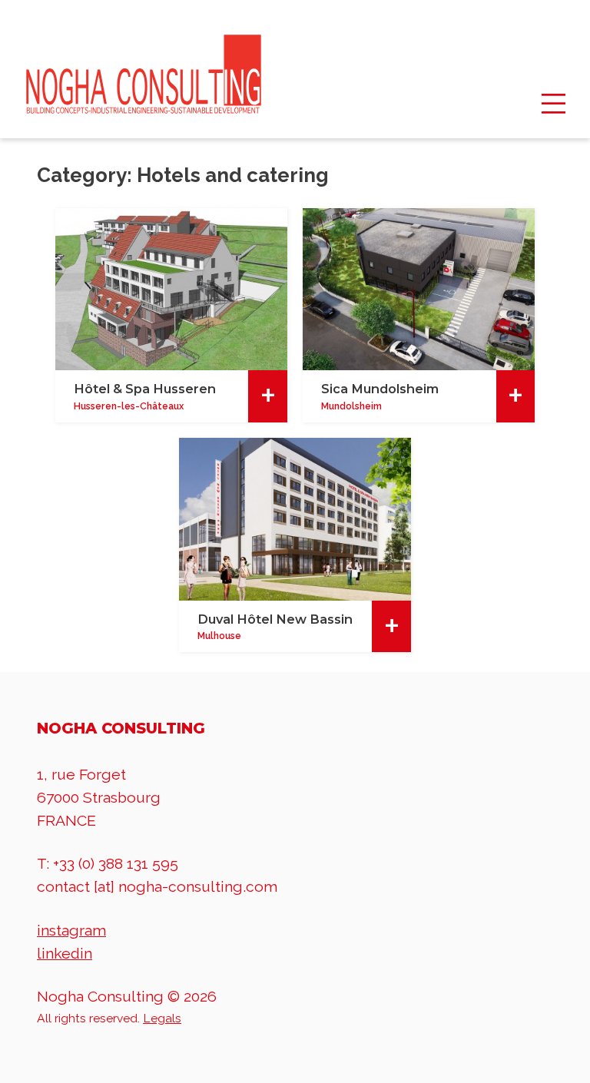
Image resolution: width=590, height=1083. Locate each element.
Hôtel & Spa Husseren (145, 388)
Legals (162, 1018)
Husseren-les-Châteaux (129, 406)
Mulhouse (219, 636)
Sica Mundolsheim (380, 388)
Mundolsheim (351, 406)
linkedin (64, 953)
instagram (71, 930)
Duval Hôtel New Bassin (275, 619)
